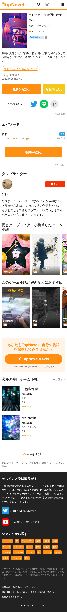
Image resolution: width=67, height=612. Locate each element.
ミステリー (18, 547)
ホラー (29, 547)
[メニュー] (63, 4)
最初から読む (21, 89)
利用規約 (17, 587)
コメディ (6, 547)
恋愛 (31, 25)
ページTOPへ (35, 454)
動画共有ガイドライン (12, 596)
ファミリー (18, 552)
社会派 (46, 547)
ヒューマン (7, 541)
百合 (27, 558)
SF (17, 541)
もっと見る (56, 379)
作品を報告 (59, 114)
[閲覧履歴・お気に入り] (47, 4)
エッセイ (47, 552)
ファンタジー (43, 25)
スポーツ (6, 552)
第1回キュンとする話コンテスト (20, 68)
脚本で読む (59, 164)
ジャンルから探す (29, 463)
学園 (55, 541)
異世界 (5, 558)
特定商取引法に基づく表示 (15, 592)
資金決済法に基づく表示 (42, 592)
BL (39, 552)
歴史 (54, 547)
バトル (46, 541)
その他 (58, 552)
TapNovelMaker (35, 359)
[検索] (39, 4)
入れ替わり (16, 558)
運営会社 (6, 587)
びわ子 (32, 20)
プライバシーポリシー (35, 587)
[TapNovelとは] (55, 4)
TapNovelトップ (10, 463)
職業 (38, 547)
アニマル (30, 552)
